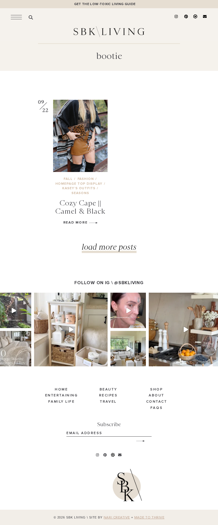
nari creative (117, 517)
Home (61, 389)
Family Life (61, 401)
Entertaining (61, 395)
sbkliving (13, 297)
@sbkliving (128, 283)
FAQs (156, 408)
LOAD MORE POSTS (109, 247)
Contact (156, 401)
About (156, 395)
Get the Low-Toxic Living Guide (105, 4)
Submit (137, 439)
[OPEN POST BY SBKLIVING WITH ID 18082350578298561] (71, 329)
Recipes (108, 395)
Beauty (108, 389)
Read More (76, 222)
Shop (156, 389)
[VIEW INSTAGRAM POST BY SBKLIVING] (28, 324)
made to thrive (149, 517)
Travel (108, 401)
